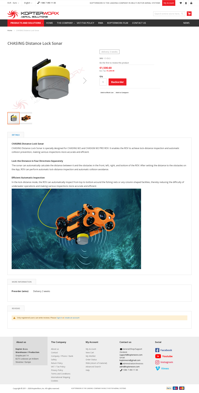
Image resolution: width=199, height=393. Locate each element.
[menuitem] (26, 23)
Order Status (91, 359)
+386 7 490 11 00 (48, 2)
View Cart (90, 352)
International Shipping (60, 377)
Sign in (59, 317)
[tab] (15, 135)
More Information (22, 282)
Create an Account (191, 3)
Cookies (54, 380)
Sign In (185, 3)
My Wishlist (91, 356)
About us (55, 349)
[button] (13, 2)
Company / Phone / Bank (62, 356)
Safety (54, 359)
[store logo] (33, 14)
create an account (72, 317)
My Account (169, 3)
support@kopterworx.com (131, 355)
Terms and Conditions (60, 373)
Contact (54, 352)
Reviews (16, 308)
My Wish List (181, 3)
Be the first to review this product (114, 62)
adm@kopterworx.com (130, 366)
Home (9, 30)
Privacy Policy (57, 370)
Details (15, 135)
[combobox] (169, 13)
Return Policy (57, 363)
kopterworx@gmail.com (130, 360)
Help (88, 370)
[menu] (99, 23)
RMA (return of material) (96, 363)
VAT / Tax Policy (58, 366)
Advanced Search (93, 366)
